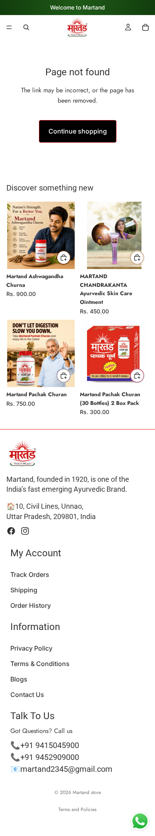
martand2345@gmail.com (66, 768)
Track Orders (29, 574)
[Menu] (9, 27)
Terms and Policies (77, 809)
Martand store (87, 792)
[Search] (26, 27)
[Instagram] (25, 530)
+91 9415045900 (49, 745)
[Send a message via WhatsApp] (140, 821)
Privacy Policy (31, 648)
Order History (30, 605)
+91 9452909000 (49, 757)
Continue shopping (77, 131)
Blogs (18, 679)
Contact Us (27, 695)
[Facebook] (11, 530)
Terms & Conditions (40, 664)
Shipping (23, 590)
